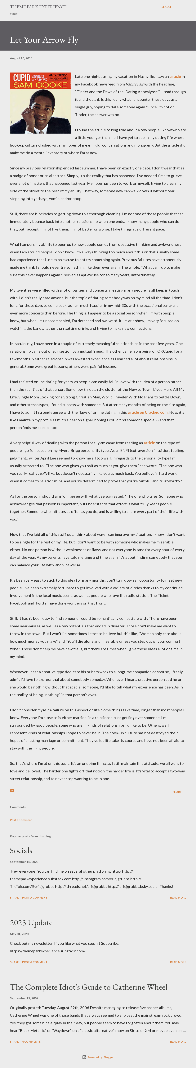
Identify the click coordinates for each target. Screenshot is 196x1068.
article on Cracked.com (148, 412)
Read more (178, 897)
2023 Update (31, 922)
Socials (21, 850)
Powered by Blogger (100, 1057)
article (175, 76)
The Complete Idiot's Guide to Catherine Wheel (88, 986)
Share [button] (177, 792)
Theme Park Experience (38, 7)
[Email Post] (12, 792)
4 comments (31, 1041)
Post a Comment (21, 820)
